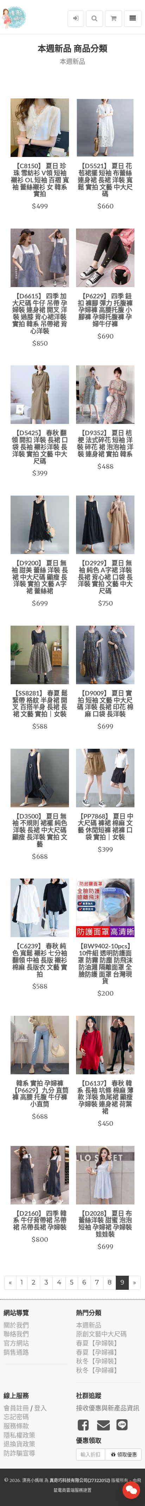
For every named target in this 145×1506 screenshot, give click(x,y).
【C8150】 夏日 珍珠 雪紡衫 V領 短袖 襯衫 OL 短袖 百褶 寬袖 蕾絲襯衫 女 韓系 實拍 (40, 180)
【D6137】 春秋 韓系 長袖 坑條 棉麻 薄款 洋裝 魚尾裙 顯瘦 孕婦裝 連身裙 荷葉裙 (105, 1098)
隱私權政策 (19, 1435)
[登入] (76, 19)
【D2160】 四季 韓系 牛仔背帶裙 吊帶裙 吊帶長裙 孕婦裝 (40, 1221)
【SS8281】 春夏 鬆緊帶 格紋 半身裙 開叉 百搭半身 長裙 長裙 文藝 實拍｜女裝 (40, 704)
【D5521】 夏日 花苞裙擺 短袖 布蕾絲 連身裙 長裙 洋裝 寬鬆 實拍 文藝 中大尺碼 (105, 180)
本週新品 (88, 1325)
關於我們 (16, 1325)
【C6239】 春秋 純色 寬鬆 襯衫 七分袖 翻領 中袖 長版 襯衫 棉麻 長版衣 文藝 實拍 (39, 960)
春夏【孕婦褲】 (98, 1352)
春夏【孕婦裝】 (98, 1343)
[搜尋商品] (94, 19)
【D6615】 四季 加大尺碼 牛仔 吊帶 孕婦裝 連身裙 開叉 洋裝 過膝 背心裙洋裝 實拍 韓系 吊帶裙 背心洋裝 (39, 314)
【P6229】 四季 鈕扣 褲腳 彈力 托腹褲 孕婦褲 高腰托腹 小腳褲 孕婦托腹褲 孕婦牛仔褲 (105, 310)
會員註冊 (16, 1408)
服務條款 (16, 1426)
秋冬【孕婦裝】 (98, 1361)
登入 (40, 1408)
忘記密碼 (16, 1417)
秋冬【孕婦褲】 (98, 1370)
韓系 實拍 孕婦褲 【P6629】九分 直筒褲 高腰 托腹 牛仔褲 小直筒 (40, 1094)
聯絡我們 (16, 1334)
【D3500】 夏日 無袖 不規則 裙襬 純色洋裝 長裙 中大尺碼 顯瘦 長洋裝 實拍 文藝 (39, 831)
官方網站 (16, 1343)
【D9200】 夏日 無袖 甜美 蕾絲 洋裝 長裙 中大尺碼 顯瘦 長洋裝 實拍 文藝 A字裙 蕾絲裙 (40, 577)
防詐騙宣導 (19, 1453)
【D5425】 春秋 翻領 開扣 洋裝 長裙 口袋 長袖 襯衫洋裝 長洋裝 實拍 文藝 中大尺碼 (40, 447)
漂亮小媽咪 (32, 1480)
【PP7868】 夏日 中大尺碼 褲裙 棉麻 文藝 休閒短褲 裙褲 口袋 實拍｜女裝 (105, 827)
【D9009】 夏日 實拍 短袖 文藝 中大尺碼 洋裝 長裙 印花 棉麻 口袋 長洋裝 (105, 704)
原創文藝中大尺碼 (101, 1334)
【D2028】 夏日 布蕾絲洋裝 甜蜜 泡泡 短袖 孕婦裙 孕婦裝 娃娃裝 (105, 1224)
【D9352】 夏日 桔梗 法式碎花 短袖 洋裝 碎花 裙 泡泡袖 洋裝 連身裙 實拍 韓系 (105, 443)
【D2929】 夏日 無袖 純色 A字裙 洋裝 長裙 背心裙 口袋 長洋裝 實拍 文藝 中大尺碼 (105, 577)
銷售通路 (16, 1352)
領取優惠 (127, 1454)
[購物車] (113, 19)
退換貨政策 (19, 1444)
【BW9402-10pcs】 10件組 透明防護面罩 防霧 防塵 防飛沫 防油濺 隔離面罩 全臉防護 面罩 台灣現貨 (105, 964)
